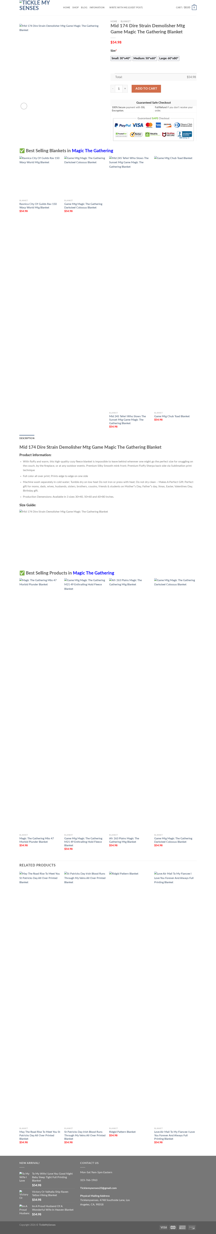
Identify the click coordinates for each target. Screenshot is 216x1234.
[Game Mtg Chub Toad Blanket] (175, 283)
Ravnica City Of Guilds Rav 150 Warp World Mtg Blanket (38, 206)
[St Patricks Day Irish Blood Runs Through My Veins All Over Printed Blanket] (85, 999)
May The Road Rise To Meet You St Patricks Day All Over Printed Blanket (39, 1135)
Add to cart (146, 88)
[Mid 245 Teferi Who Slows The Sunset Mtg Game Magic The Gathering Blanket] (130, 283)
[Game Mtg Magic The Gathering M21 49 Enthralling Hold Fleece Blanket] (85, 705)
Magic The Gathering (92, 151)
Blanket (126, 21)
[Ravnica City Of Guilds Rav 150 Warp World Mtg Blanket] (40, 177)
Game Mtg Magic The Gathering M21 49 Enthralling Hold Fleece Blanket (83, 842)
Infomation (97, 8)
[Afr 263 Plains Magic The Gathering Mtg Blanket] (130, 705)
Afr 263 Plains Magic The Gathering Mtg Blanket (124, 840)
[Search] (59, 7)
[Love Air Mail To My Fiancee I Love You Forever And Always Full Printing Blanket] (175, 999)
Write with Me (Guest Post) (126, 8)
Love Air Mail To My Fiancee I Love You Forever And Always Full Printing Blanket (174, 1135)
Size (114, 50)
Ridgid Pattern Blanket (122, 1132)
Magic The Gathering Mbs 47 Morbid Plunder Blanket (36, 840)
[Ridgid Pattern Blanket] (130, 999)
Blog (84, 8)
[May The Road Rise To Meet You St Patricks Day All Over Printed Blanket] (40, 999)
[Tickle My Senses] (36, 7)
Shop (75, 8)
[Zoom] (24, 106)
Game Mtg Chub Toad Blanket (172, 416)
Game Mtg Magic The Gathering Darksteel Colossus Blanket (83, 206)
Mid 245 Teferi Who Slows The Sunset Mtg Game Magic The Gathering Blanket (127, 420)
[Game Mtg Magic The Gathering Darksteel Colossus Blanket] (85, 177)
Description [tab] (26, 438)
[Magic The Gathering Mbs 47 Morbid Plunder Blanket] (40, 705)
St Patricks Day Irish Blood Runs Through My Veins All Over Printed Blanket (84, 1135)
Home (66, 8)
